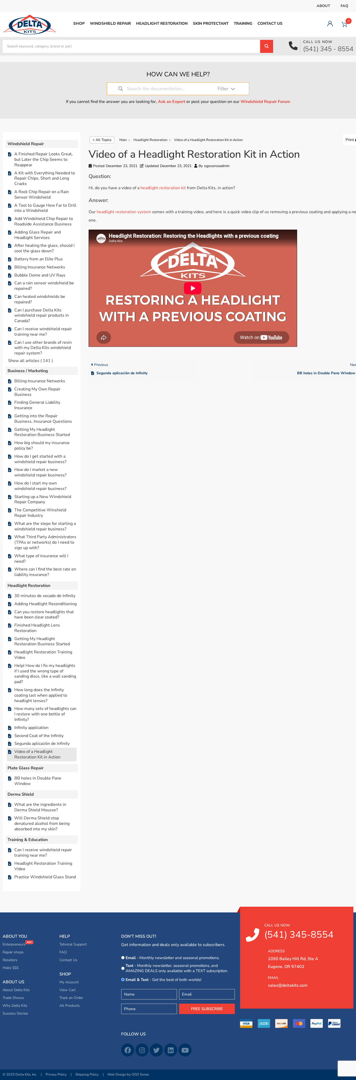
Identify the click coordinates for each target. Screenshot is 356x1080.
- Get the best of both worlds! (163, 979)
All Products (69, 1005)
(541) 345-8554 (299, 932)
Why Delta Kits (15, 1005)
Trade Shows (13, 997)
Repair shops (13, 952)
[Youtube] (185, 1050)
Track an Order (71, 997)
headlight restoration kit (163, 188)
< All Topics (102, 139)
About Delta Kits (16, 989)
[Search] (266, 46)
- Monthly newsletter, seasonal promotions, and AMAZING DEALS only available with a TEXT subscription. (177, 968)
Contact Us (68, 960)
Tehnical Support (73, 944)
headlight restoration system (124, 212)
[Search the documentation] (120, 89)
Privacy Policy (56, 1074)
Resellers (10, 960)
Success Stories (15, 1013)
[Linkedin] (170, 1050)
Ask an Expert (171, 102)
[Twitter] (156, 1050)
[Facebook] (127, 1050)
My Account (69, 982)
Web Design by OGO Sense (128, 1074)
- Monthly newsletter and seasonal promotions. (172, 957)
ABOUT (323, 5)
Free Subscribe (207, 1008)
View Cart (67, 989)
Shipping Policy (87, 1074)
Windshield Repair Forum (265, 102)
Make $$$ (11, 967)
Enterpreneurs (15, 944)
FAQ (344, 5)
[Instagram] (142, 1050)
